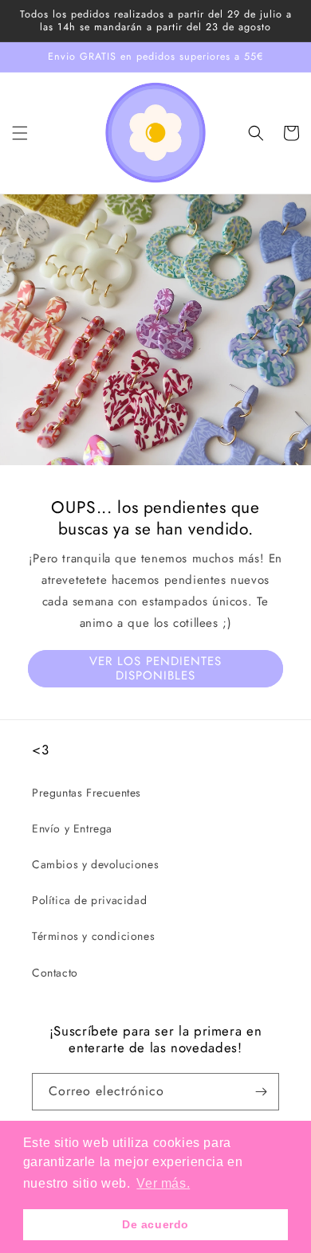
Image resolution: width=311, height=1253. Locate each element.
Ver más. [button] (163, 1183)
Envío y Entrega (72, 828)
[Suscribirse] (260, 1091)
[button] (19, 133)
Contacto (55, 973)
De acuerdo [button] (155, 1224)
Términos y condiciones (93, 936)
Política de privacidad (89, 900)
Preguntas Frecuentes (86, 793)
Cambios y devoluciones (95, 864)
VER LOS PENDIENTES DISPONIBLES (155, 668)
